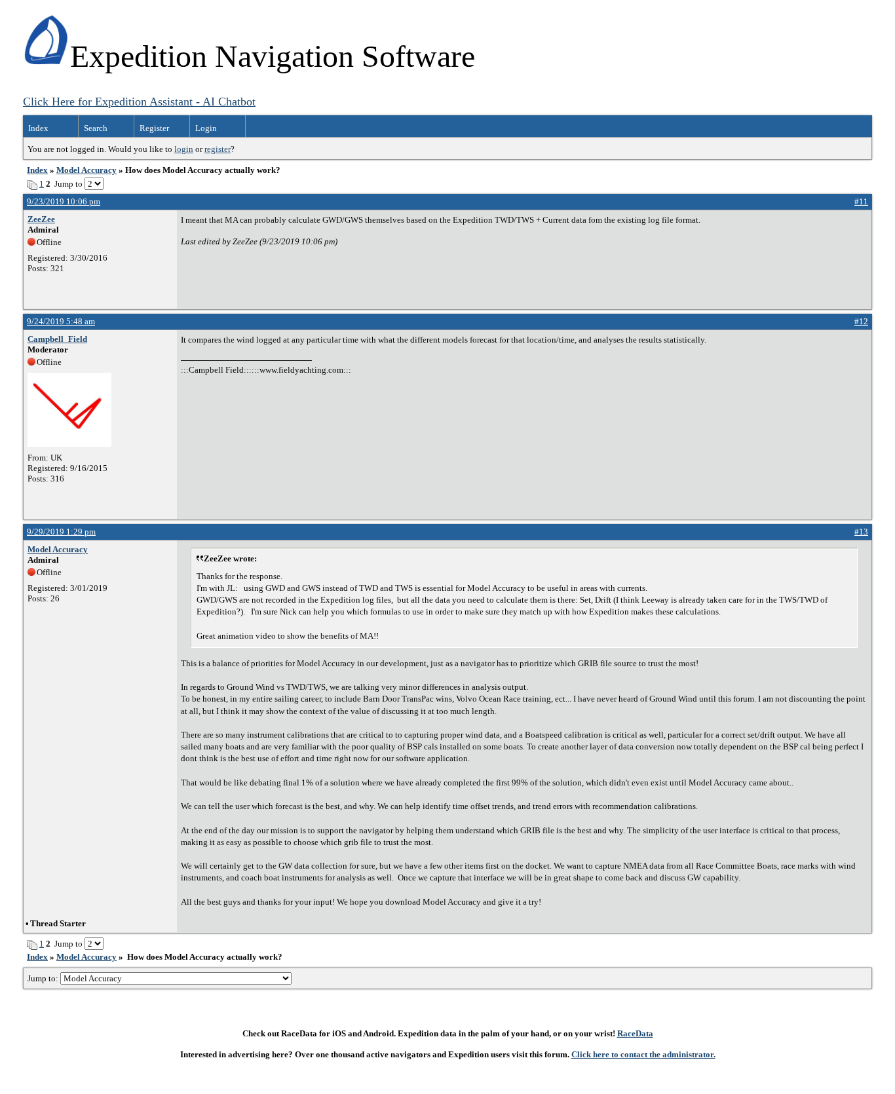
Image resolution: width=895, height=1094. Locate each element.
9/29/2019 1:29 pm (61, 532)
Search (95, 128)
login (183, 149)
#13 (861, 532)
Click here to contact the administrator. (643, 1054)
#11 (861, 201)
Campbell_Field (57, 339)
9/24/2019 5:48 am (61, 321)
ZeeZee (41, 219)
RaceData (635, 1033)
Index (38, 128)
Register (154, 128)
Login (206, 128)
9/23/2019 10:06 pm (63, 201)
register (217, 149)
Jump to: (44, 978)
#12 (861, 321)
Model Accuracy (86, 170)
